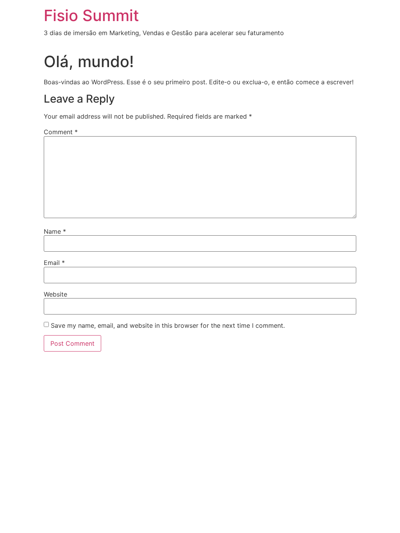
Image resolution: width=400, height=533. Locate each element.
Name (55, 231)
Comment (61, 132)
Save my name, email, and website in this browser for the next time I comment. (168, 325)
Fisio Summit (91, 15)
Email (54, 262)
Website (55, 294)
